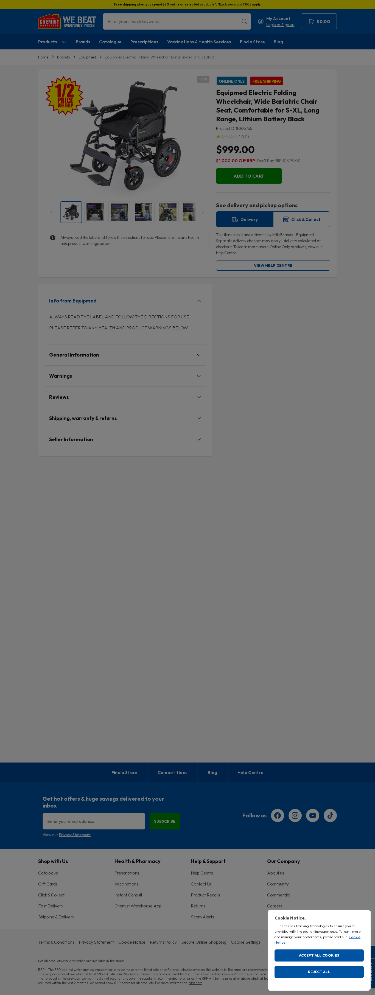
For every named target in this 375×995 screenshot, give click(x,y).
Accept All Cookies (319, 955)
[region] (319, 950)
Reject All (319, 971)
